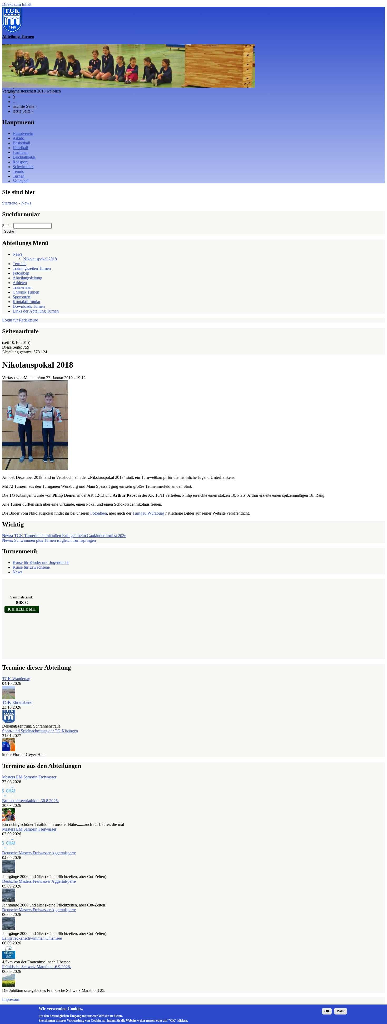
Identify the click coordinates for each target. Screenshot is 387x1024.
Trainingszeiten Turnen (32, 268)
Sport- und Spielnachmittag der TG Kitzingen (40, 731)
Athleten (20, 282)
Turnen (18, 176)
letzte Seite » (23, 111)
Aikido (18, 138)
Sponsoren (21, 297)
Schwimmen (23, 166)
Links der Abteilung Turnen (36, 311)
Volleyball (21, 181)
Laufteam (20, 152)
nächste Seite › (25, 106)
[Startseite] (12, 32)
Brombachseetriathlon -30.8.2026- (30, 800)
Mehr (340, 1011)
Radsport (20, 162)
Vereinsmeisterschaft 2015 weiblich (31, 91)
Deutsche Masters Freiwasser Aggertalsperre (39, 853)
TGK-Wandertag (16, 678)
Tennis (18, 171)
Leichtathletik (24, 157)
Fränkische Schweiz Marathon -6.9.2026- (36, 966)
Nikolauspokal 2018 (40, 259)
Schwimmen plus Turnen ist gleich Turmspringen (49, 540)
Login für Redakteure (20, 320)
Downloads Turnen (29, 306)
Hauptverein (23, 133)
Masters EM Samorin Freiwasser (29, 777)
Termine (19, 263)
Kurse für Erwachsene (31, 567)
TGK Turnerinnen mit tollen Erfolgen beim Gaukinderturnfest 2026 (64, 535)
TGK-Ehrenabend (17, 702)
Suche (7, 225)
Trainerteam (22, 287)
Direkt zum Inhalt (16, 4)
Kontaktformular (26, 301)
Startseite (9, 203)
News (26, 203)
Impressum (11, 999)
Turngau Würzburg (148, 513)
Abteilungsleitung (27, 278)
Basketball (21, 143)
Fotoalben (21, 273)
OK (326, 1011)
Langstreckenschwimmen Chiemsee (32, 938)
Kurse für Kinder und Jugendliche (41, 562)
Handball (20, 147)
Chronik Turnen (26, 292)
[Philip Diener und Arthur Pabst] (35, 468)
